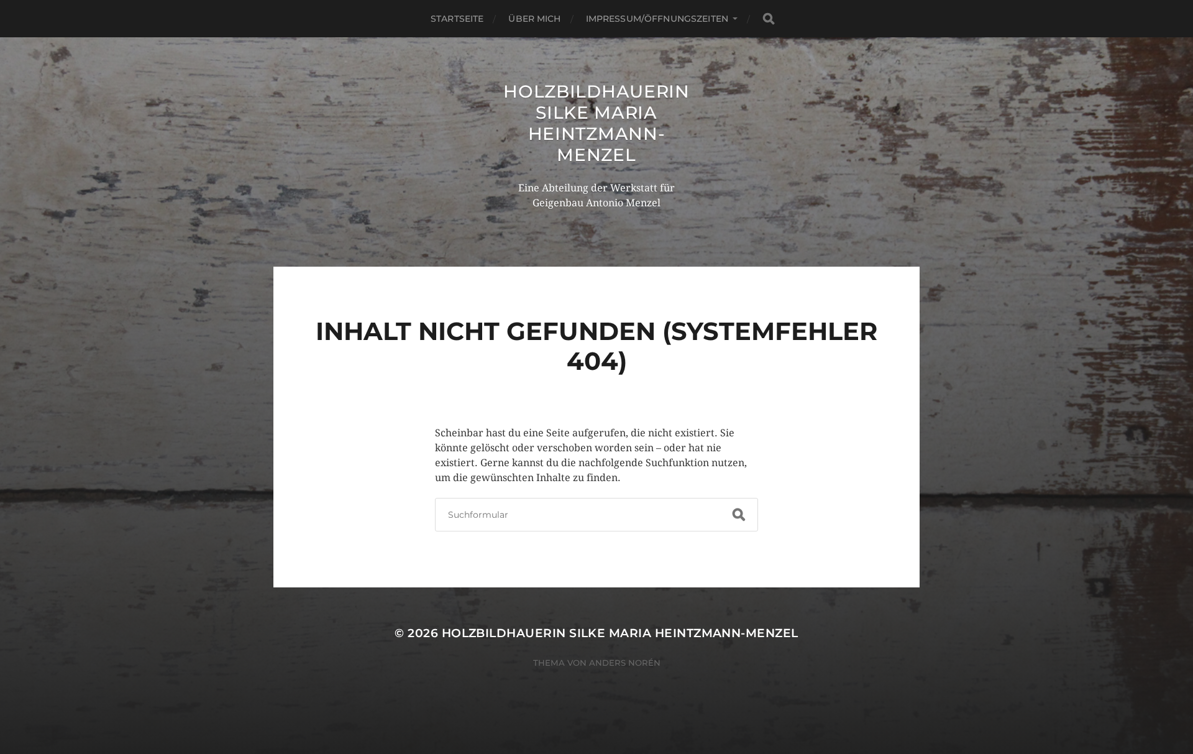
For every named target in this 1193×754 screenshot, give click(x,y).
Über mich (534, 18)
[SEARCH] (768, 19)
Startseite (457, 18)
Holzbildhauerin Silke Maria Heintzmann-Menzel (596, 123)
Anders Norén (624, 663)
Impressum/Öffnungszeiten (657, 18)
